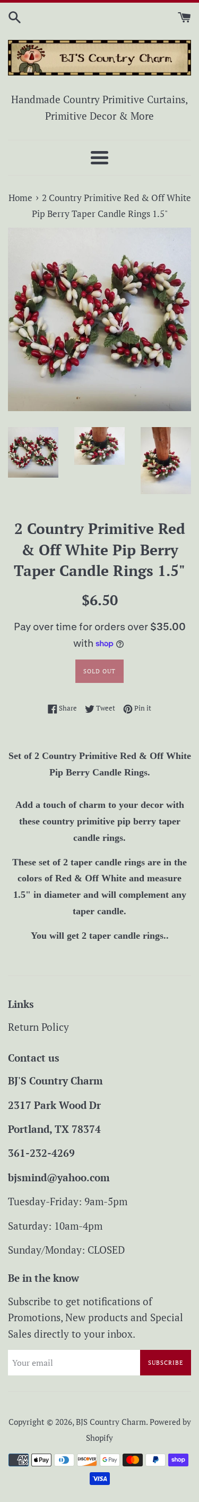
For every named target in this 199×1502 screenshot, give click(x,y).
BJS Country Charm (111, 1421)
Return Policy (38, 1026)
